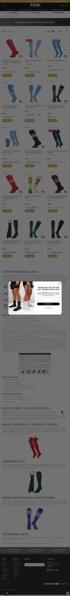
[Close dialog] (60, 283)
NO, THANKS (48, 308)
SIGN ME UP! (48, 303)
